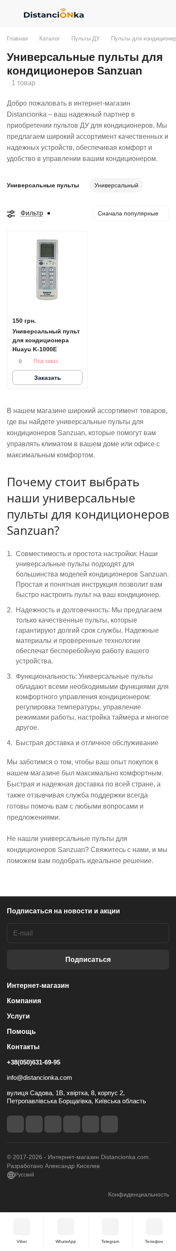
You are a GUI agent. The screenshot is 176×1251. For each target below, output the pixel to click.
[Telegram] (53, 1124)
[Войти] (146, 13)
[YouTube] (71, 1124)
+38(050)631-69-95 (33, 1062)
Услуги (18, 1016)
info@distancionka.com (39, 1077)
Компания (24, 1000)
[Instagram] (34, 1124)
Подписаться (88, 959)
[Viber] (90, 1124)
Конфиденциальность (138, 1194)
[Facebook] (15, 1124)
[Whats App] (109, 1124)
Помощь (21, 1031)
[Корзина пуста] (162, 13)
